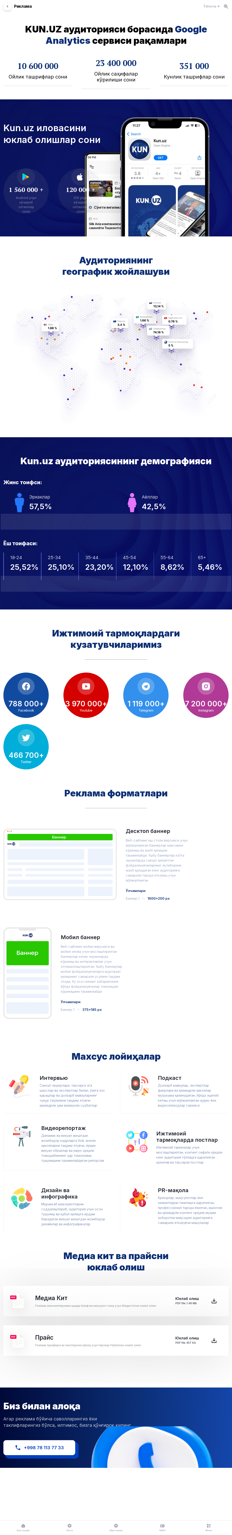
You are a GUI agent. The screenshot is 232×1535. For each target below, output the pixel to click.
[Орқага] (7, 6)
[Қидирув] (225, 6)
